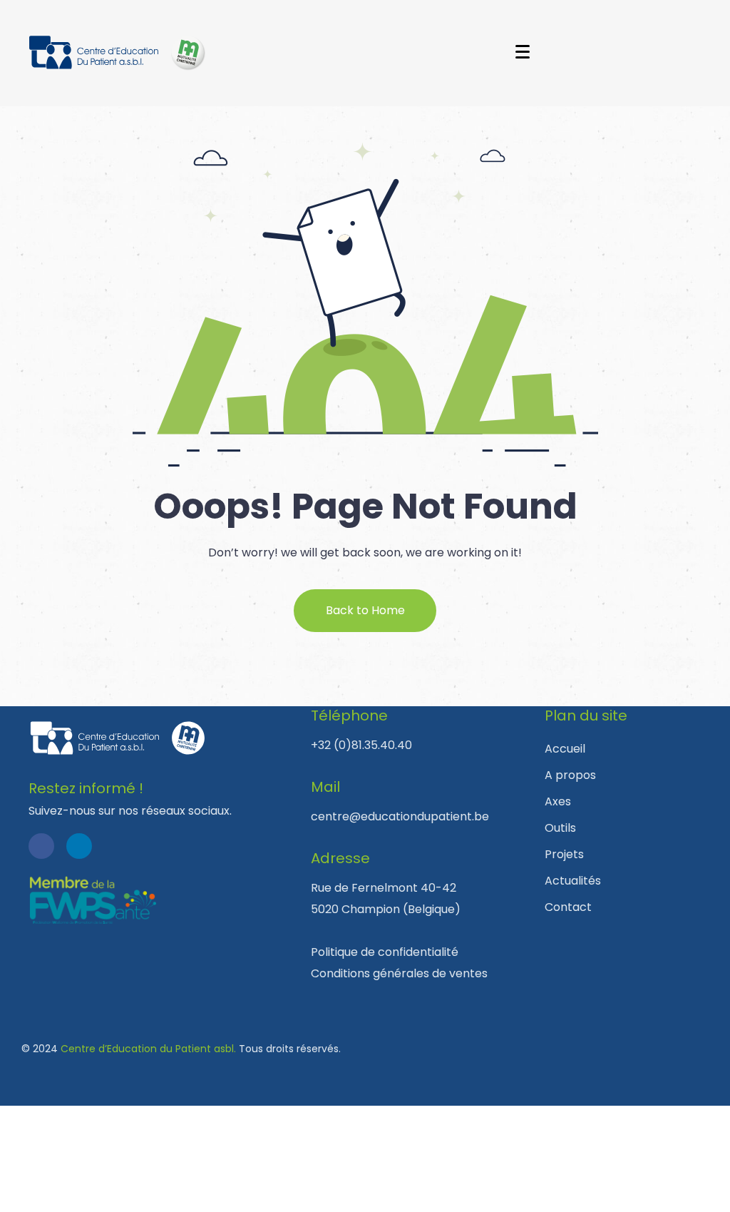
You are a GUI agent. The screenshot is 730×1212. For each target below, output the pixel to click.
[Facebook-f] (41, 846)
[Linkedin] (79, 846)
